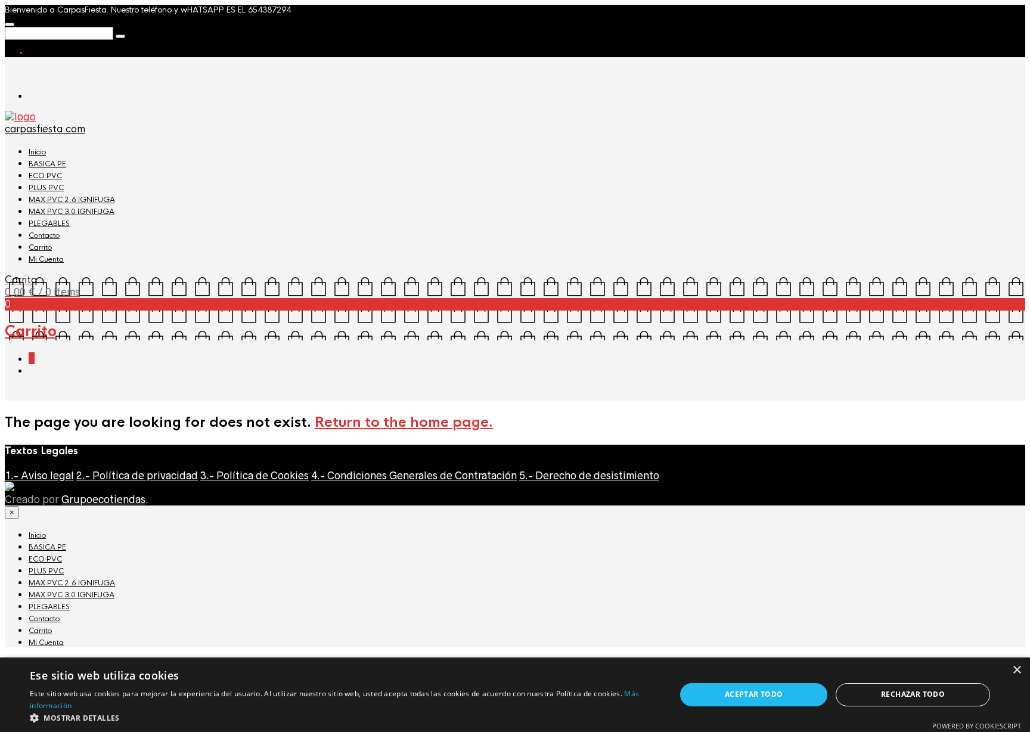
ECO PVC (45, 176)
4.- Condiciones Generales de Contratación (414, 476)
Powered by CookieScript (976, 725)
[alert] (515, 694)
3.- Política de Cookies (254, 476)
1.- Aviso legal (39, 476)
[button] (343, 717)
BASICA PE (47, 164)
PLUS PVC (46, 188)
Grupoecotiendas (103, 499)
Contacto (44, 235)
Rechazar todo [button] (913, 694)
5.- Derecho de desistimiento (589, 476)
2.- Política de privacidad (137, 476)
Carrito (40, 247)
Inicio (37, 152)
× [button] (1016, 670)
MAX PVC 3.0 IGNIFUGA (71, 211)
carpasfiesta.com (45, 129)
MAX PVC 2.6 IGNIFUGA (72, 199)
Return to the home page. (404, 422)
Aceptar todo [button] (754, 694)
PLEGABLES (49, 223)
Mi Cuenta (46, 259)
